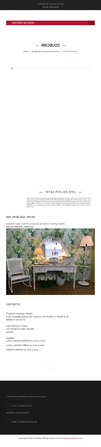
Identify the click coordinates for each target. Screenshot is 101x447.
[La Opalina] (50, 15)
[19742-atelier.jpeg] (50, 126)
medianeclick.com (76, 438)
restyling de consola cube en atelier (45, 51)
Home (26, 51)
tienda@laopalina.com (22, 316)
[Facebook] (50, 367)
